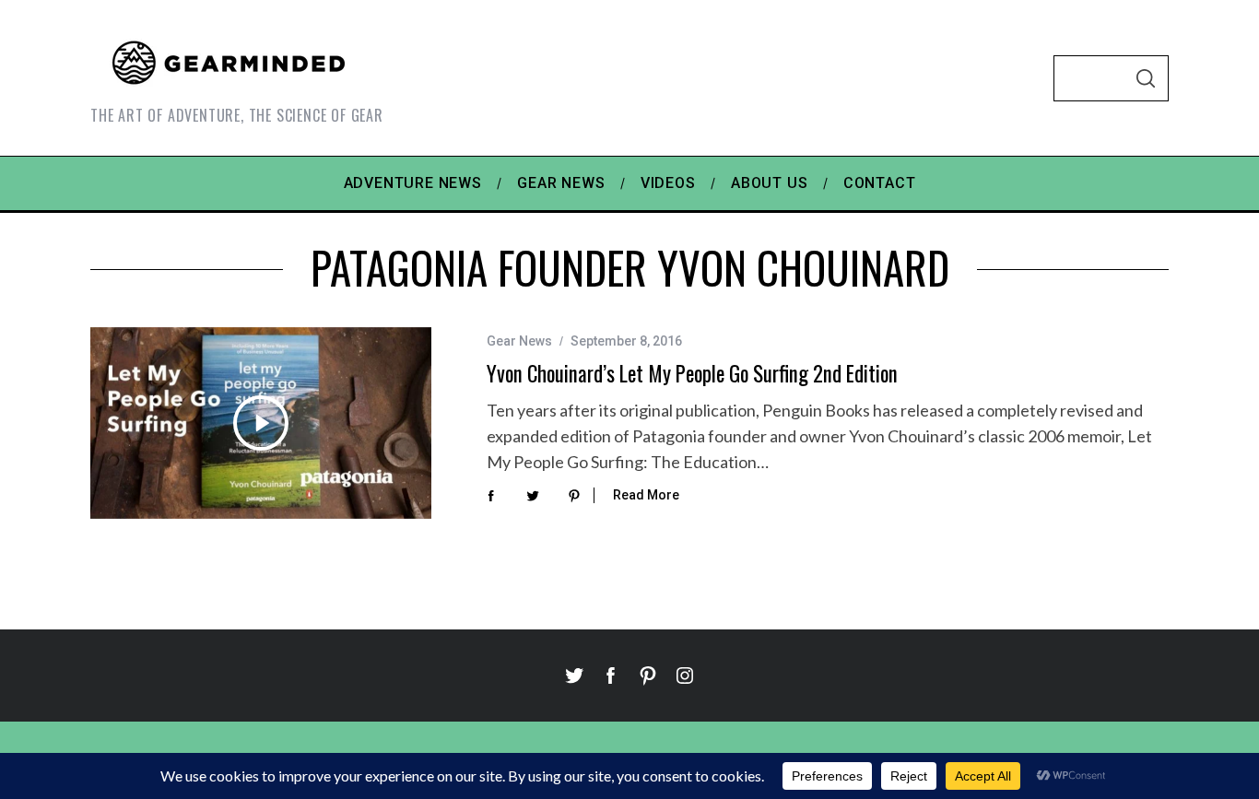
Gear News (519, 341)
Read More (646, 495)
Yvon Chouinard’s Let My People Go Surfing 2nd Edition (692, 373)
